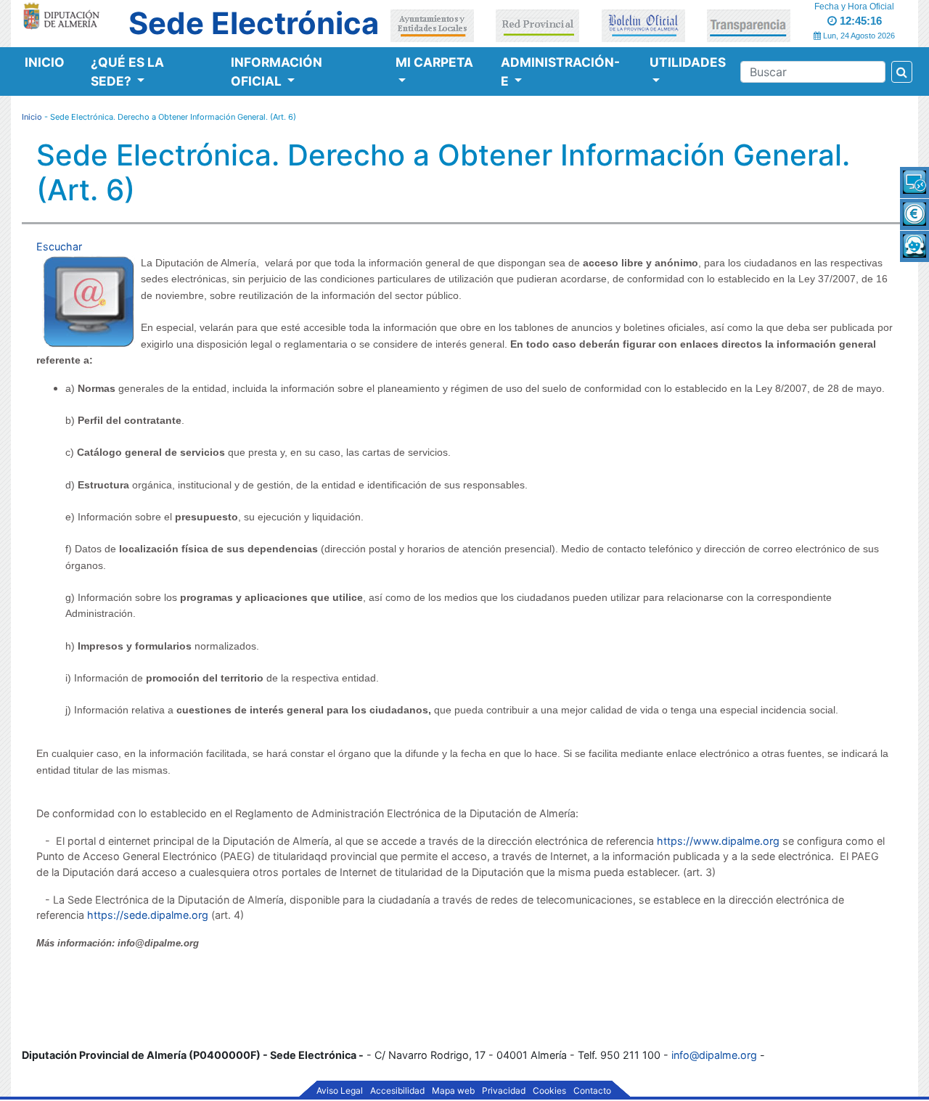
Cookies (549, 1090)
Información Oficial (276, 71)
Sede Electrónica (253, 23)
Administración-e (560, 71)
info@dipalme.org (714, 1055)
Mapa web (453, 1090)
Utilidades (688, 62)
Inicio (45, 62)
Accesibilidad (397, 1090)
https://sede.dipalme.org (147, 915)
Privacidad (503, 1090)
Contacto (592, 1090)
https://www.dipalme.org (718, 841)
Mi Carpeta (434, 62)
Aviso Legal (339, 1090)
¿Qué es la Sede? (127, 71)
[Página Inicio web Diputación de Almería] (63, 15)
